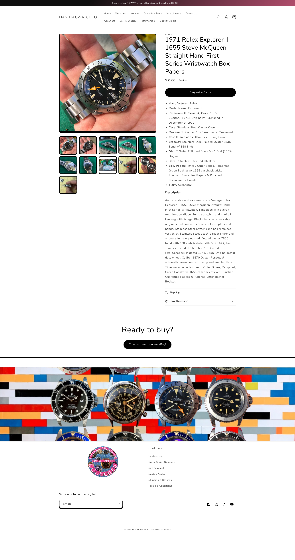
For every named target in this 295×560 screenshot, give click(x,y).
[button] (218, 17)
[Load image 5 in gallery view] (147, 145)
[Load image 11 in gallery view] (68, 185)
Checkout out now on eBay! (147, 344)
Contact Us (155, 456)
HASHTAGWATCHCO (141, 529)
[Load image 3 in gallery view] (108, 145)
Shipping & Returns (160, 480)
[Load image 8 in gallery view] (108, 165)
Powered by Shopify (161, 529)
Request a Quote (200, 92)
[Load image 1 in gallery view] (68, 145)
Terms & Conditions (160, 486)
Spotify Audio (156, 474)
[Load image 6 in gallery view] (68, 165)
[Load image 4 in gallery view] (127, 145)
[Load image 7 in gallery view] (88, 165)
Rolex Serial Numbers (161, 462)
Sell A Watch (156, 468)
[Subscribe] (118, 504)
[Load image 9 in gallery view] (127, 165)
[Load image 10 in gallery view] (147, 165)
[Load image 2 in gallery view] (88, 145)
